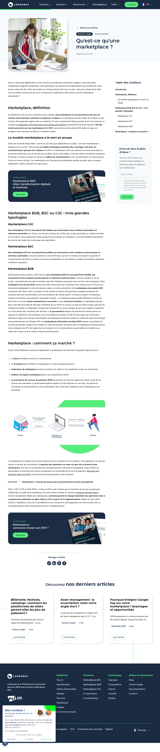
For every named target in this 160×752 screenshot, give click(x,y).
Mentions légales (58, 729)
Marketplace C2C (125, 116)
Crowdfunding (90, 698)
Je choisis (29, 739)
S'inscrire (126, 197)
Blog (131, 680)
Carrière (112, 693)
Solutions (44, 4)
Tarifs (114, 4)
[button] (5, 743)
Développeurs (100, 4)
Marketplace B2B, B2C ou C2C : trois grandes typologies (131, 109)
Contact (131, 4)
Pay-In (60, 680)
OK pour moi (46, 739)
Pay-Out (61, 698)
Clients (111, 689)
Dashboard (62, 703)
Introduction (121, 89)
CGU (72, 729)
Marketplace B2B (125, 126)
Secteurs (60, 4)
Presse (111, 698)
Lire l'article (19, 637)
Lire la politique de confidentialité (16, 731)
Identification (63, 684)
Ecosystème (114, 684)
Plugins (60, 707)
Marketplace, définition (125, 94)
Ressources (79, 4)
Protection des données (90, 729)
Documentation (137, 689)
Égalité (109, 729)
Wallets (60, 693)
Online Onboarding (66, 689)
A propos (113, 680)
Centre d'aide (136, 684)
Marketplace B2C (125, 121)
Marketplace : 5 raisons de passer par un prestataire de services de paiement (57, 481)
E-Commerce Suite (66, 712)
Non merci (11, 739)
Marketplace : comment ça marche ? (132, 131)
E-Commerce (90, 693)
